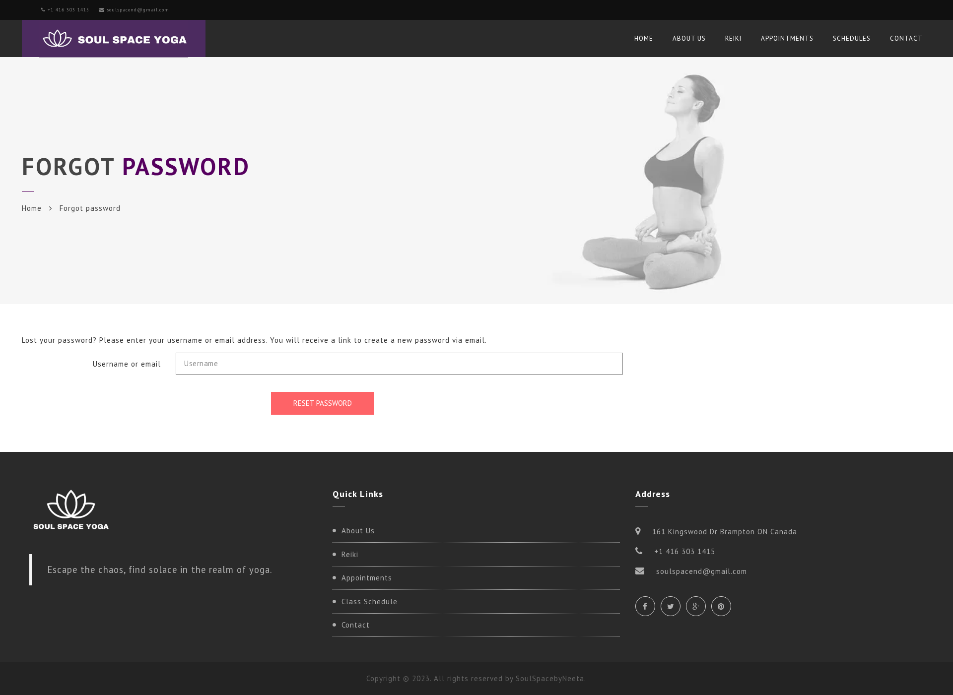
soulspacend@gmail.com (138, 9)
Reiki (733, 38)
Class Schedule (369, 601)
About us (689, 38)
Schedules (852, 38)
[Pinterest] (721, 606)
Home (643, 38)
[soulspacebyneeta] (113, 38)
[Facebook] (645, 606)
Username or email (127, 364)
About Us (358, 530)
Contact (906, 38)
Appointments (787, 38)
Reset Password (322, 403)
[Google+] (696, 606)
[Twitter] (671, 606)
